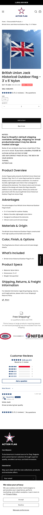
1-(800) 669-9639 (21, 2)
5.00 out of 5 (27, 360)
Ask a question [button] (21, 381)
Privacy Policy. (11, 494)
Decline (21, 505)
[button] (35, 11)
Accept (21, 500)
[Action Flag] (22, 12)
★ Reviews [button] (41, 260)
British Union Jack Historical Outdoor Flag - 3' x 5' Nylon (19, 24)
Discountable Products (14, 21)
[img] (7, 394)
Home (4, 21)
